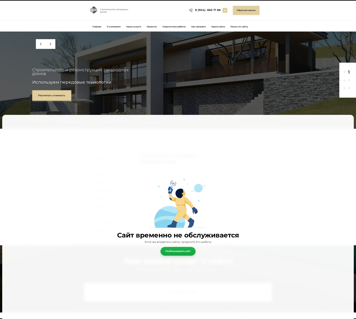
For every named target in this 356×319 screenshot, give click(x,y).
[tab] (346, 72)
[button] (246, 10)
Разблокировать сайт (178, 251)
